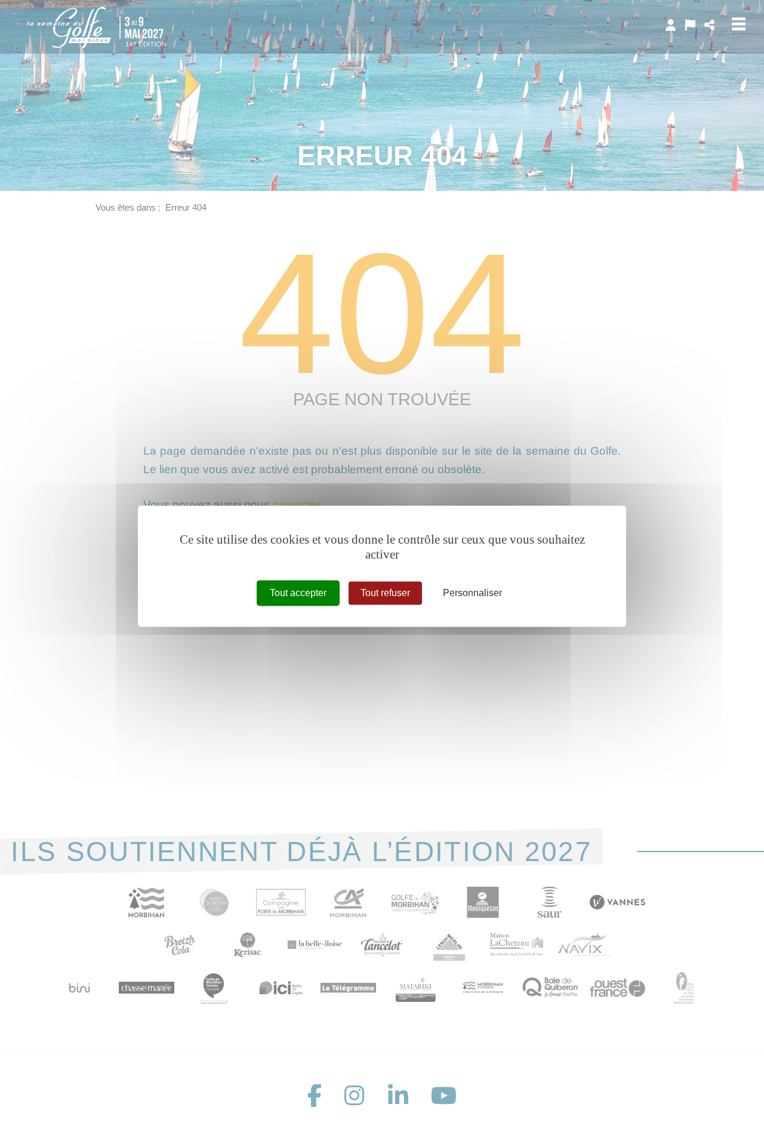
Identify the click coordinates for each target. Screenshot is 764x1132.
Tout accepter (298, 593)
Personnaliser (472, 593)
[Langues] (690, 25)
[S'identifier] (670, 25)
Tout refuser (385, 593)
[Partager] (709, 25)
